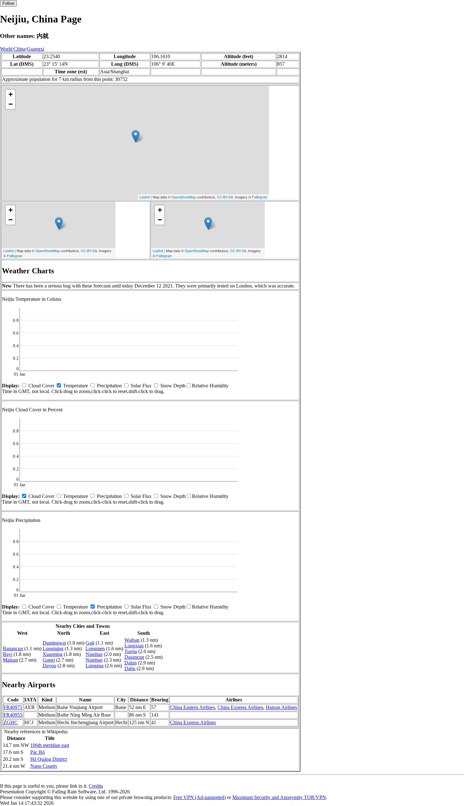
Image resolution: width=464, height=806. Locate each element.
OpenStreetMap (183, 196)
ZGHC (10, 722)
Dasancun (134, 657)
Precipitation (109, 385)
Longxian (134, 645)
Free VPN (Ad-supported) (199, 797)
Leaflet (145, 196)
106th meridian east (49, 745)
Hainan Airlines (281, 707)
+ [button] (11, 94)
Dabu (129, 668)
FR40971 (12, 707)
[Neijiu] (136, 136)
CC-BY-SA (225, 196)
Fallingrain (259, 196)
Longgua (95, 665)
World (6, 49)
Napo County (43, 766)
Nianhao (94, 654)
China (20, 49)
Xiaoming (52, 654)
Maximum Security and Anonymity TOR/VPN (279, 797)
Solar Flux (141, 385)
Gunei (49, 660)
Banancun (13, 648)
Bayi (7, 654)
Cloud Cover (41, 385)
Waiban (132, 640)
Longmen (95, 648)
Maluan (10, 660)
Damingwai (54, 642)
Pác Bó (37, 752)
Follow (8, 3)
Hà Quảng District (48, 759)
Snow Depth (173, 385)
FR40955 (12, 715)
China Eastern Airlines (192, 707)
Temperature (75, 385)
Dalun (130, 662)
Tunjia (130, 651)
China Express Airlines (240, 707)
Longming (53, 648)
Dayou (49, 665)
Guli (90, 642)
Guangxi (35, 49)
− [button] (11, 104)
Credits (96, 786)
